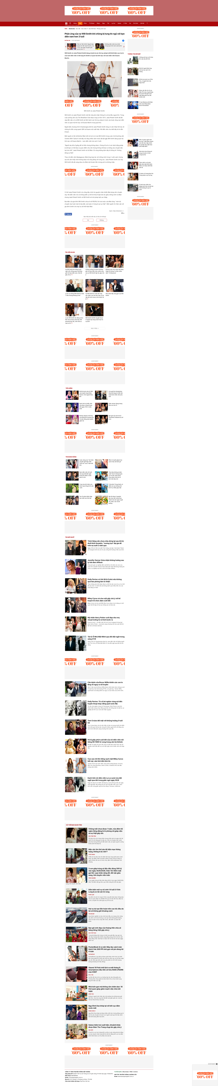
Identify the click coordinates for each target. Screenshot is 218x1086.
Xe (130, 23)
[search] (146, 23)
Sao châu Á (84, 28)
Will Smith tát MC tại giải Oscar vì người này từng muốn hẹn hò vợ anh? (94, 319)
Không (102, 220)
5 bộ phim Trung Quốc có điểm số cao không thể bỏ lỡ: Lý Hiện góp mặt (116, 486)
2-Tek (125, 23)
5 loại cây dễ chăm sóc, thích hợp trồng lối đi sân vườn (86, 486)
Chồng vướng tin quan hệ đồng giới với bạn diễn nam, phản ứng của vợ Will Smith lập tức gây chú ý (94, 272)
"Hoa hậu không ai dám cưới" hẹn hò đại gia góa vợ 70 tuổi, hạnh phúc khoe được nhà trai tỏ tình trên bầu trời (115, 475)
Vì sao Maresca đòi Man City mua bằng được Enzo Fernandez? (146, 103)
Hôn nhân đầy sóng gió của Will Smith (114, 294)
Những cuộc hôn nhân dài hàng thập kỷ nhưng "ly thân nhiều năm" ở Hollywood (114, 271)
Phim (85, 23)
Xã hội (142, 23)
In (123, 213)
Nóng (75, 23)
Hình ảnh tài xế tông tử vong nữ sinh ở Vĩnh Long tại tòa (145, 153)
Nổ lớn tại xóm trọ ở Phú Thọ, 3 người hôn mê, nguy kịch (146, 81)
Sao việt (78, 28)
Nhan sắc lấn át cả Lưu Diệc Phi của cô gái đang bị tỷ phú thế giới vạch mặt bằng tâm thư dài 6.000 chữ (146, 94)
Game (119, 23)
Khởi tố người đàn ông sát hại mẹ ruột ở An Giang (145, 70)
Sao (80, 23)
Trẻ (108, 23)
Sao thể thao (92, 28)
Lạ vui (113, 23)
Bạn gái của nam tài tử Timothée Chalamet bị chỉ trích (116, 417)
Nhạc (98, 23)
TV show (91, 23)
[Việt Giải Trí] (66, 23)
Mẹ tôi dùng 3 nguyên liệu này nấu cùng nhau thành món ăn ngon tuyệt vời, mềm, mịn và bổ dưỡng (116, 500)
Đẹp (103, 23)
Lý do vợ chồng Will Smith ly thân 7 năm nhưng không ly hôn (74, 294)
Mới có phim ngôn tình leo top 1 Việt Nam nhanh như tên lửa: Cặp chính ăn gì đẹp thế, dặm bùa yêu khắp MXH (146, 143)
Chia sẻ (69, 214)
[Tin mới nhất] (70, 23)
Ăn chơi (135, 23)
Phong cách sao (101, 28)
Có (88, 220)
